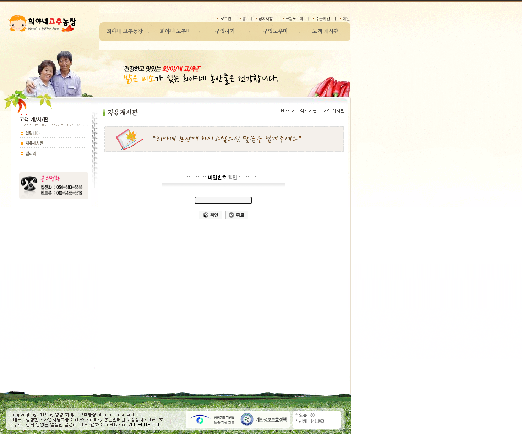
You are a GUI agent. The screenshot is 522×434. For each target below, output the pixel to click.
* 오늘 (301, 415)
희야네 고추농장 (125, 31)
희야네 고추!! (175, 31)
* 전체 (301, 421)
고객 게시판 (325, 31)
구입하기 (225, 31)
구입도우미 (275, 31)
